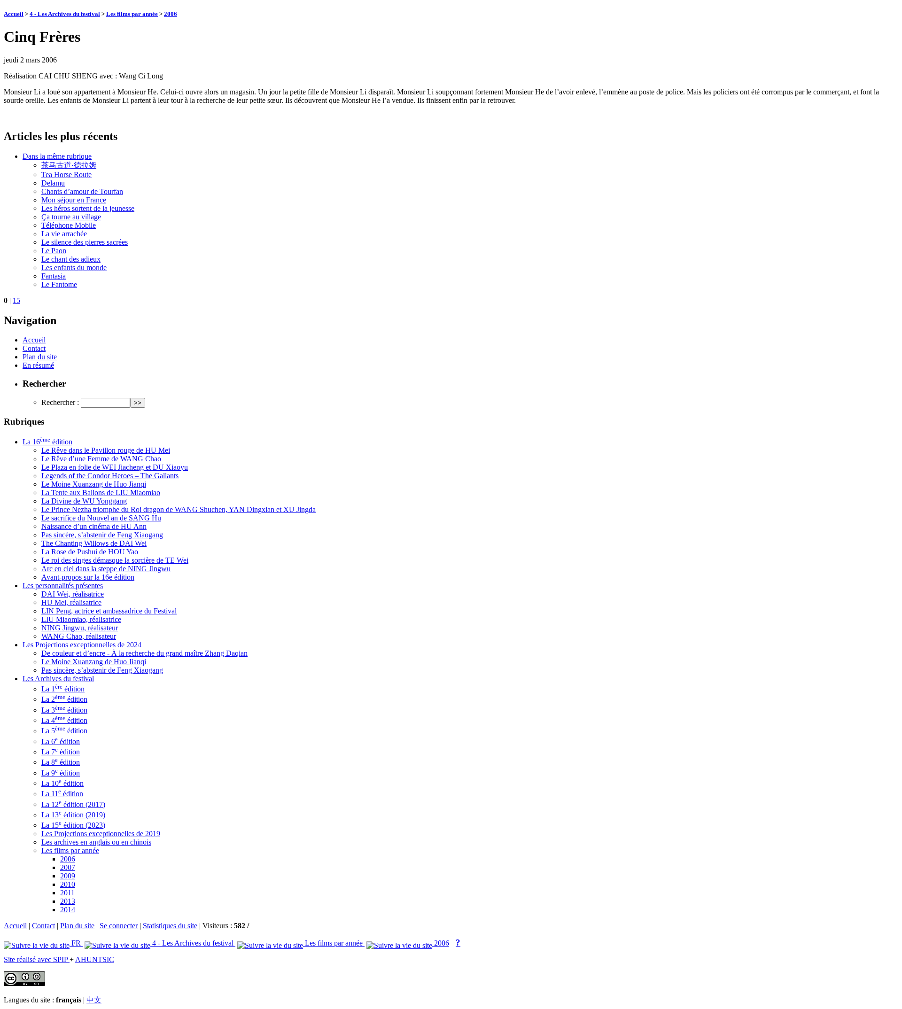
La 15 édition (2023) (73, 825)
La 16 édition (47, 442)
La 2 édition (64, 699)
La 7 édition (60, 752)
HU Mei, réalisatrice (71, 602)
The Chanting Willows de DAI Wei (94, 543)
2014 (67, 910)
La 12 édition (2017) (73, 804)
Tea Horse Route (66, 175)
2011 (67, 893)
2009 (67, 876)
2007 (67, 867)
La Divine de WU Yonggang (84, 501)
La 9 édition (60, 773)
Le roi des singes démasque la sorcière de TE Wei (114, 560)
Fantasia (53, 276)
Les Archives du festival (58, 679)
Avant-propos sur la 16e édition (87, 577)
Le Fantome (59, 284)
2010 (67, 884)
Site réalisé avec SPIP (37, 959)
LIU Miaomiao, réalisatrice (81, 619)
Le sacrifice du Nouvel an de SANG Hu (101, 518)
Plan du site (40, 357)
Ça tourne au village (71, 217)
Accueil (13, 13)
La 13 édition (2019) (73, 815)
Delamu (53, 183)
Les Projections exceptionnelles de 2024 (82, 645)
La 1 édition (63, 689)
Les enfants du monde (74, 268)
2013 (67, 901)
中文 (93, 1000)
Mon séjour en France (73, 200)
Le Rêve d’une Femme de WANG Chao (101, 459)
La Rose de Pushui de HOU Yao (89, 552)
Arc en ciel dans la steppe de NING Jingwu (106, 569)
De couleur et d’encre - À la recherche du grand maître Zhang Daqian (144, 653)
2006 (170, 13)
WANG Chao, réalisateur (78, 636)
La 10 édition (62, 783)
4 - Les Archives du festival (65, 13)
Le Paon (53, 251)
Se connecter (119, 926)
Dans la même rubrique (57, 156)
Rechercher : (60, 402)
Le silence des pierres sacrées (84, 242)
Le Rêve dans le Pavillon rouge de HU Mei (105, 450)
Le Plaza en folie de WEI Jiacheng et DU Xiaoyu (114, 467)
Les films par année (132, 13)
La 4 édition (64, 720)
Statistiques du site (170, 926)
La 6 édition (60, 741)
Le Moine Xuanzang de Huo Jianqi (93, 484)
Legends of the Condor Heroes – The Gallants (110, 476)
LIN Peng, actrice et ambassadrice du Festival (109, 611)
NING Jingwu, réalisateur (79, 628)
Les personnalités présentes (63, 586)
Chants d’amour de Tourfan (82, 191)
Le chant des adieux (71, 259)
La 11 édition (62, 794)
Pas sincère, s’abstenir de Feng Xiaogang (102, 535)
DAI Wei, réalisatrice (72, 594)
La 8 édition (60, 762)
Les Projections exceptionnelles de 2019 (100, 834)
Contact (34, 348)
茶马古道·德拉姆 (68, 165)
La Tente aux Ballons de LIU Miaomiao (100, 493)
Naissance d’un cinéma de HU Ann (94, 526)
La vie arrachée (64, 234)
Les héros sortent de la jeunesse (87, 208)
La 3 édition (64, 710)
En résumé (38, 365)
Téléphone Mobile (68, 225)
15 (16, 300)
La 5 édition (64, 731)
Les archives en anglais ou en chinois (96, 842)
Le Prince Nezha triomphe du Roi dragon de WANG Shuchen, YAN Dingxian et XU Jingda (178, 509)
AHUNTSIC (94, 959)
